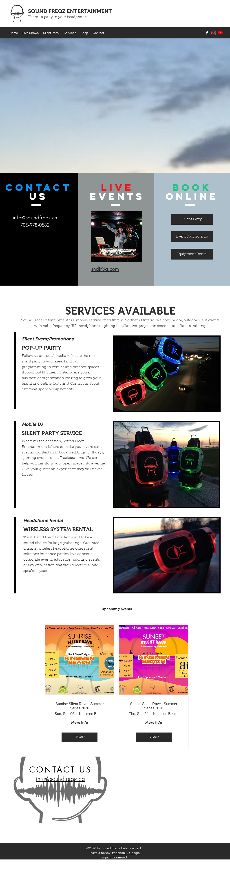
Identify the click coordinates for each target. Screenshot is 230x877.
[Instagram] (213, 33)
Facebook (119, 853)
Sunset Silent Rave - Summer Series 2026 (153, 706)
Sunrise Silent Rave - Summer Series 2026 (79, 706)
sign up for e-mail (114, 857)
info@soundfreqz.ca (35, 218)
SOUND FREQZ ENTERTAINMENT (70, 11)
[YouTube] (220, 33)
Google (134, 853)
